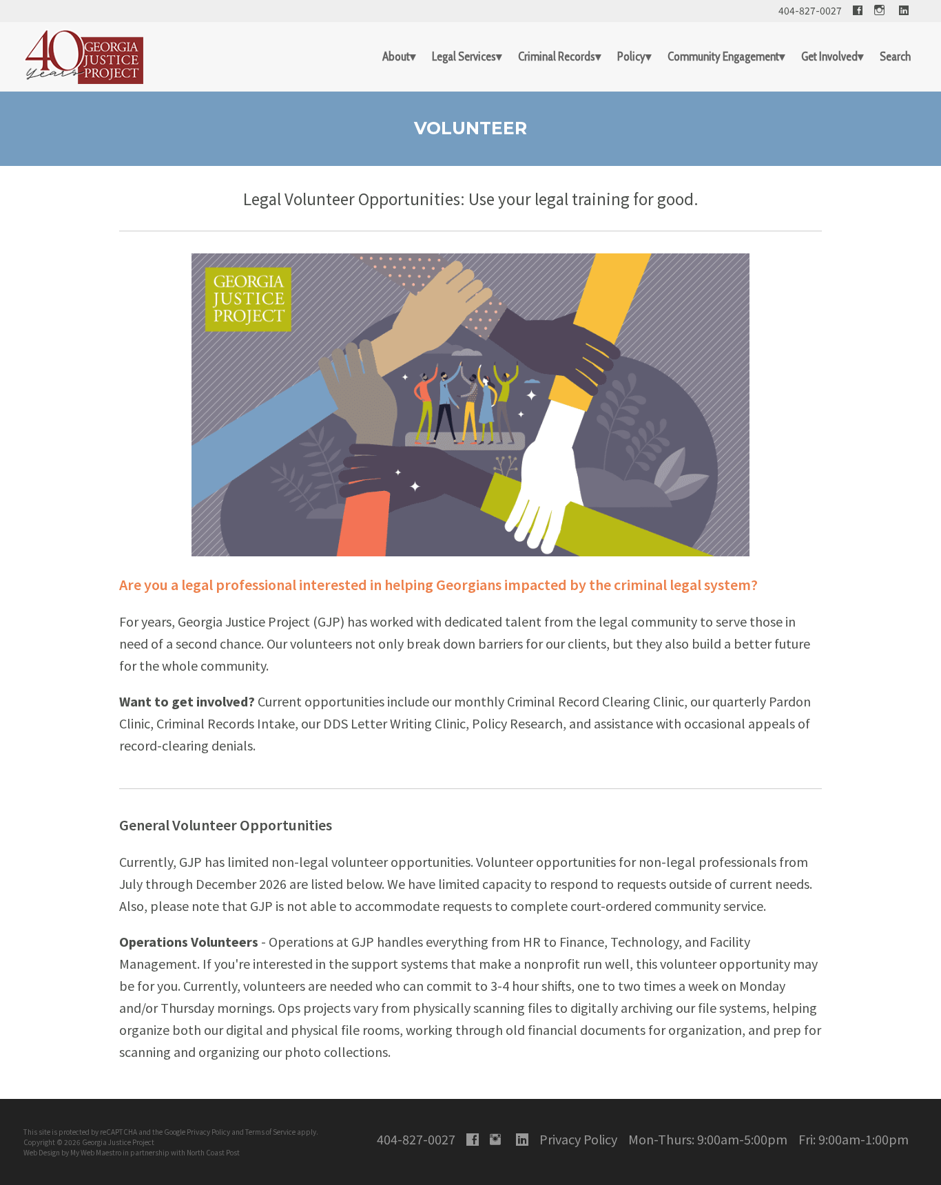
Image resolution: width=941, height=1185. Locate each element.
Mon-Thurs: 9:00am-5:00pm (707, 1139)
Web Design (41, 1152)
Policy (631, 56)
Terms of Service (270, 1131)
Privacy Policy (208, 1131)
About (396, 56)
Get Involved (829, 56)
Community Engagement (723, 56)
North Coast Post (213, 1152)
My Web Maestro (95, 1152)
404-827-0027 (810, 10)
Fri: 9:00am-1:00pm (853, 1139)
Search (895, 56)
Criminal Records (556, 56)
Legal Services (464, 56)
